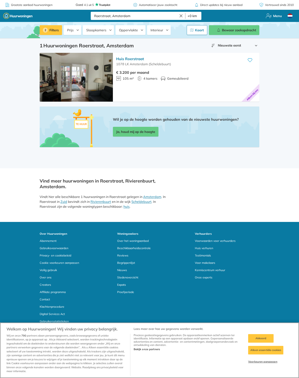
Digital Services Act (52, 314)
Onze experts (203, 277)
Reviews (122, 255)
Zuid (63, 202)
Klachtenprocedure (52, 306)
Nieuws (122, 270)
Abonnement (48, 241)
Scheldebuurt (141, 202)
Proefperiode (125, 292)
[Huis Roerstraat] (76, 77)
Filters (54, 30)
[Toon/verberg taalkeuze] (290, 16)
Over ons (45, 277)
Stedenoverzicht (127, 277)
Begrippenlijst (126, 263)
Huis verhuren (204, 248)
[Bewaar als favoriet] (250, 60)
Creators (45, 285)
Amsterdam (152, 197)
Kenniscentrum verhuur (210, 270)
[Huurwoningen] (18, 16)
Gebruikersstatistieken (54, 321)
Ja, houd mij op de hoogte (135, 132)
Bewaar (239, 30)
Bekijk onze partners (147, 349)
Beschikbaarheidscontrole (134, 248)
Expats (121, 285)
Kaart (199, 30)
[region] (149, 350)
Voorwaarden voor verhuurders (215, 241)
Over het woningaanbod (133, 241)
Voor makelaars (205, 263)
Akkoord (260, 338)
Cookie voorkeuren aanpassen (59, 263)
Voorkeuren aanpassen (262, 361)
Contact (45, 299)
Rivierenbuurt (101, 202)
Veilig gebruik (48, 270)
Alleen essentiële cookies (265, 350)
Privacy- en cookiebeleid (55, 255)
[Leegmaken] (181, 16)
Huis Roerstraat (130, 58)
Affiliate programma (53, 292)
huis (126, 206)
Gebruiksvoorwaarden (54, 248)
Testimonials (203, 255)
